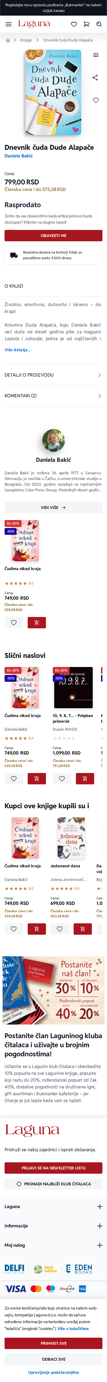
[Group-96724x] (67, 1288)
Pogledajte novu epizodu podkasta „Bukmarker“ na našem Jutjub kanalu (53, 8)
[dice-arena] (45, 1269)
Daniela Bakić (19, 156)
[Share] (95, 77)
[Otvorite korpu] (86, 24)
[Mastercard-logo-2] (36, 1288)
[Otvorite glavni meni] (9, 24)
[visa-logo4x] (15, 1288)
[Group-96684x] (79, 1269)
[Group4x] (50, 1288)
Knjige (26, 40)
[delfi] (14, 1269)
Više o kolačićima (73, 1328)
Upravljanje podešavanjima (53, 1372)
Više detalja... (17, 349)
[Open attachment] (95, 56)
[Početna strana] (35, 24)
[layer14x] (82, 1288)
